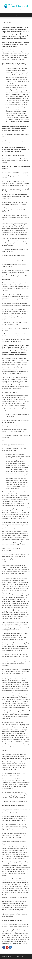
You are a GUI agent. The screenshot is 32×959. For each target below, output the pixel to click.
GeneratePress (26, 956)
